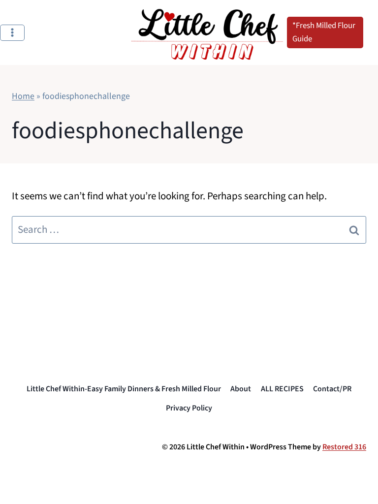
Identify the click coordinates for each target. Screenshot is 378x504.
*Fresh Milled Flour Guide (323, 32)
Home (23, 96)
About (240, 388)
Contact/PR (332, 388)
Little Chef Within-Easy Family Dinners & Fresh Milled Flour (124, 388)
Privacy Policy (189, 408)
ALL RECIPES (282, 388)
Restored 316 (344, 446)
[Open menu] (12, 33)
